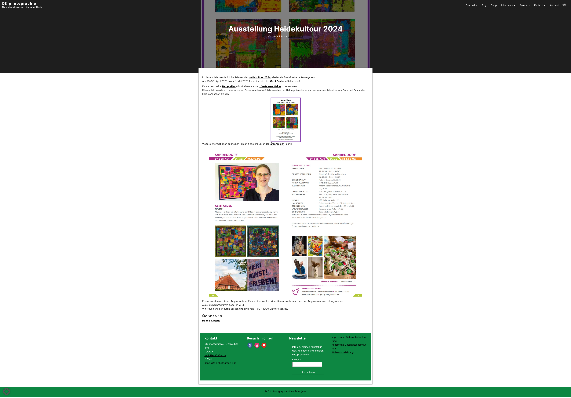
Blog (484, 5)
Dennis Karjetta (211, 320)
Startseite (471, 5)
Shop (494, 5)
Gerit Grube (277, 81)
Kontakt (538, 5)
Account (554, 5)
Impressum (338, 337)
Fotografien (229, 86)
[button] (6, 391)
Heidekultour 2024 (260, 77)
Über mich (507, 5)
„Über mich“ (277, 143)
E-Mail (296, 359)
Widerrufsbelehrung (343, 352)
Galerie (524, 5)
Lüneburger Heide (270, 86)
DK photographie (19, 3)
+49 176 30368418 (215, 355)
